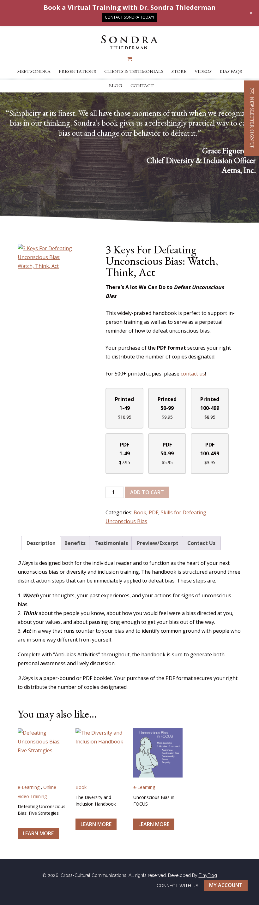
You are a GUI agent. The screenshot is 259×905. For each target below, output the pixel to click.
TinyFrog (208, 875)
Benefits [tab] (75, 543)
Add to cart (147, 492)
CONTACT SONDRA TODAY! (129, 17)
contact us (193, 373)
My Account (226, 885)
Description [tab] (41, 543)
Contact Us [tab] (201, 543)
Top (244, 890)
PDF (153, 512)
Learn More (38, 833)
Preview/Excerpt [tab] (157, 543)
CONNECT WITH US (177, 885)
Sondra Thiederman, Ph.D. (129, 42)
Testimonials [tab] (111, 543)
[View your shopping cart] (129, 59)
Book (140, 512)
